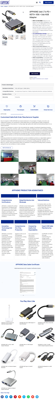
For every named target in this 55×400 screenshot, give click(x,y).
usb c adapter (45, 78)
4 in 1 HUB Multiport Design (40, 33)
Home (2, 6)
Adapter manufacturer (37, 78)
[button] (37, 2)
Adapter (6, 6)
